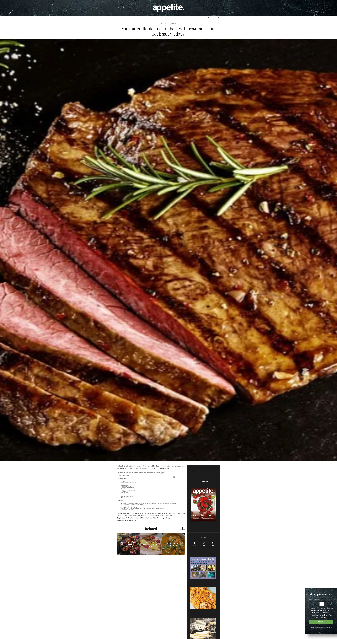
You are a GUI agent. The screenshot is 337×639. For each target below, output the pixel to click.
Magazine (189, 18)
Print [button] (174, 477)
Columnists (168, 18)
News (145, 18)
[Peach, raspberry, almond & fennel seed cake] (151, 544)
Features (158, 18)
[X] (121, 7)
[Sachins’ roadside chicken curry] (173, 544)
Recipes (151, 18)
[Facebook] (118, 7)
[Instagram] (124, 7)
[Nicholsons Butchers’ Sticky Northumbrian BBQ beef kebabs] (128, 544)
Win (182, 18)
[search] (215, 471)
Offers (177, 18)
